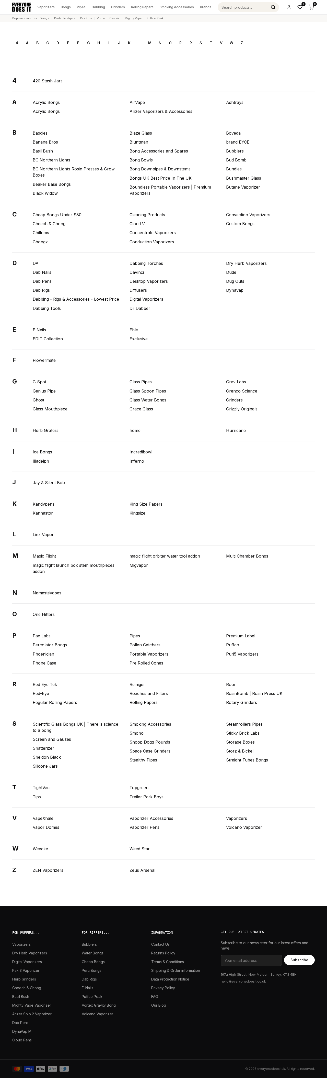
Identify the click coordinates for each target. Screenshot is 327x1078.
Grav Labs (236, 381)
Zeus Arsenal (142, 870)
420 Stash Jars (48, 80)
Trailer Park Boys (147, 796)
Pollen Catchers (145, 644)
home (135, 430)
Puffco (232, 644)
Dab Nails (42, 272)
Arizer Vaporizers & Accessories (161, 111)
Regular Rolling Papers (55, 702)
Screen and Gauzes (52, 739)
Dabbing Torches (146, 263)
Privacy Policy (163, 988)
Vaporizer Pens (144, 827)
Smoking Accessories (177, 7)
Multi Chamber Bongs (247, 556)
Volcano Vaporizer (244, 827)
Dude (231, 272)
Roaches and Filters (149, 693)
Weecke (40, 848)
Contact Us (160, 944)
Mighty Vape (133, 18)
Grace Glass (141, 408)
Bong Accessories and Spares (159, 151)
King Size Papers (146, 504)
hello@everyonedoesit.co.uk (243, 981)
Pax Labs (42, 635)
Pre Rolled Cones (146, 663)
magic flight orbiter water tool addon (165, 556)
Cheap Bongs (93, 962)
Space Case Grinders (150, 751)
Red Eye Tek (45, 684)
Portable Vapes (64, 18)
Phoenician (43, 654)
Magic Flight (44, 556)
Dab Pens (42, 281)
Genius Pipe (44, 391)
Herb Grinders (24, 979)
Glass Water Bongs (148, 399)
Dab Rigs (41, 290)
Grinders (118, 7)
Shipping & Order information (175, 970)
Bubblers (235, 151)
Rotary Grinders (241, 702)
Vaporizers (46, 7)
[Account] (288, 7)
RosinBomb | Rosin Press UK (254, 693)
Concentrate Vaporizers (153, 232)
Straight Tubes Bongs (247, 760)
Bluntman (139, 142)
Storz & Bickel (239, 751)
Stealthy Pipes (143, 760)
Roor (231, 684)
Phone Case (44, 663)
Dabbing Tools (47, 308)
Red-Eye (41, 693)
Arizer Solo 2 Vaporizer (32, 1014)
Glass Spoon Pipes (148, 391)
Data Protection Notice (170, 979)
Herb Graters (46, 430)
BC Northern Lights (51, 159)
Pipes (81, 7)
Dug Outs (235, 281)
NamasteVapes (47, 592)
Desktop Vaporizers (149, 281)
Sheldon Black (47, 757)
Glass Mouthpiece (50, 408)
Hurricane (236, 430)
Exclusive (139, 338)
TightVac (41, 787)
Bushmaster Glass (243, 178)
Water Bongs (92, 953)
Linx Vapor (43, 534)
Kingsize (137, 513)
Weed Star (140, 848)
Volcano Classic (108, 18)
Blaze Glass (141, 133)
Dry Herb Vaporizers (246, 263)
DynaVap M (21, 1031)
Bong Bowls (141, 159)
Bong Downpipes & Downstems (160, 168)
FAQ (154, 996)
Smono (137, 733)
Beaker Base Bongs (52, 184)
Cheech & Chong (49, 223)
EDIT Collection (48, 338)
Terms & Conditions (167, 962)
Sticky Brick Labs (243, 733)
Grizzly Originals (242, 408)
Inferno (137, 461)
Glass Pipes (141, 381)
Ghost (38, 399)
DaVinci (137, 272)
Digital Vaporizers (146, 299)
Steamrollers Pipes (244, 724)
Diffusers (138, 290)
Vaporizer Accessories (151, 818)
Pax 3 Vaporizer (25, 970)
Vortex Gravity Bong (99, 1005)
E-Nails (87, 988)
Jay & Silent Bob (49, 482)
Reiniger (137, 684)
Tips (37, 796)
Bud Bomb (236, 159)
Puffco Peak (155, 18)
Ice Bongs (42, 451)
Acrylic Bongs (46, 102)
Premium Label (240, 635)
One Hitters (44, 614)
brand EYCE (237, 142)
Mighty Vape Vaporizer (31, 1005)
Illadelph (41, 461)
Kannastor (43, 513)
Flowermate (44, 360)
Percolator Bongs (50, 644)
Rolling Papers (142, 7)
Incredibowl (141, 451)
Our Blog (158, 1005)
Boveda (233, 133)
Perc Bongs (91, 970)
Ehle (134, 329)
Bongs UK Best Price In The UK (161, 178)
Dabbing (98, 7)
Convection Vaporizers (248, 214)
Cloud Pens (22, 1040)
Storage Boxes (240, 742)
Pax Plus (86, 18)
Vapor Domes (46, 827)
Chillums (41, 232)
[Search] (273, 7)
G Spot (39, 381)
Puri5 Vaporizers (242, 654)
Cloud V (137, 223)
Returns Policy (163, 953)
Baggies (40, 133)
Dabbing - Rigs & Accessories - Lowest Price (76, 299)
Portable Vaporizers (149, 654)
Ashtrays (234, 102)
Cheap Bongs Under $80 (57, 214)
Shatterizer (43, 748)
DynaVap (234, 290)
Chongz (40, 241)
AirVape (137, 102)
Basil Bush (43, 151)
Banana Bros (45, 142)
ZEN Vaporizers (48, 870)
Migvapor (139, 565)
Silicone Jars (45, 766)
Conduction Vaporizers (152, 241)
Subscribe (299, 960)
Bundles (234, 168)
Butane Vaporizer (243, 187)
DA (36, 263)
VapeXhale (43, 818)
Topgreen (139, 787)
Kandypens (43, 504)
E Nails (39, 329)
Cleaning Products (147, 214)
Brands (205, 7)
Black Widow (45, 193)
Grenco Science (241, 391)
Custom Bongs (240, 223)
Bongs (66, 7)
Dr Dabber (140, 308)
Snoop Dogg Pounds (150, 742)
